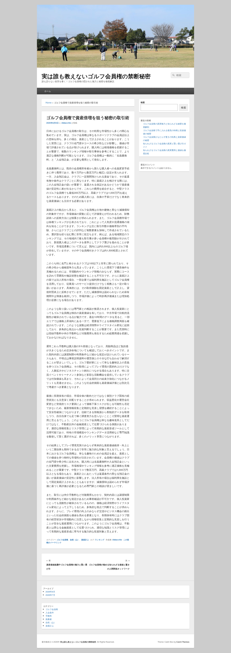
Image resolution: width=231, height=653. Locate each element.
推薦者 (49, 619)
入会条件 (50, 612)
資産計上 (85, 539)
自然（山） (74, 539)
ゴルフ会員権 (62, 539)
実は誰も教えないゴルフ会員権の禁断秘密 (96, 76)
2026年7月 (50, 594)
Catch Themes (182, 641)
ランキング (99, 539)
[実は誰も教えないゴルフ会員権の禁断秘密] (115, 66)
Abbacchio (66, 122)
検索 (143, 102)
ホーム (47, 91)
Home (49, 102)
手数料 (49, 615)
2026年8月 (50, 591)
